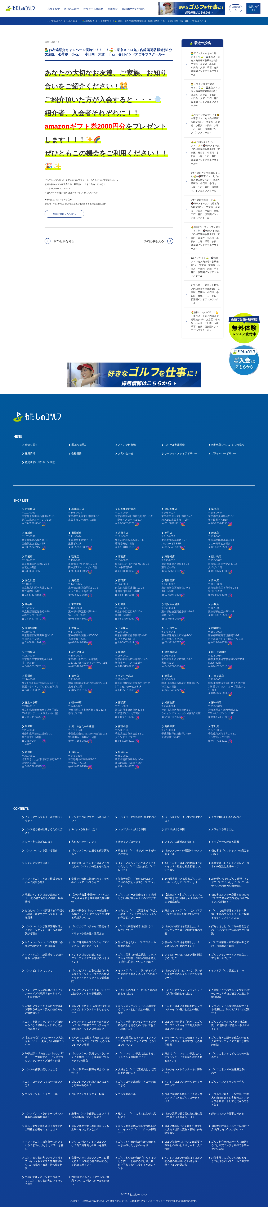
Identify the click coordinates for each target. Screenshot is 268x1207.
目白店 (215, 580)
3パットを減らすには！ (84, 829)
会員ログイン (254, 8)
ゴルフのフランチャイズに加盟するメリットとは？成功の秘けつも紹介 (137, 1009)
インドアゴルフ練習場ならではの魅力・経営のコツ (44, 956)
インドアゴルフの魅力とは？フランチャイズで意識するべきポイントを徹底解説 (44, 994)
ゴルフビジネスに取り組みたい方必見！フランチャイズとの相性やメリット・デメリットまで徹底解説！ (90, 976)
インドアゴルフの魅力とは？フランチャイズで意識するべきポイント (90, 958)
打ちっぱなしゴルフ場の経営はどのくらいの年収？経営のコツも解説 (230, 930)
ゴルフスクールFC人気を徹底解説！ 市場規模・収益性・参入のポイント (230, 1025)
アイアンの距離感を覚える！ (181, 841)
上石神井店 (171, 628)
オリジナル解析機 (93, 9)
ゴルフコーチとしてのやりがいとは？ (44, 1083)
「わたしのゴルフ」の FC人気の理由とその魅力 (137, 992)
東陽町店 (170, 556)
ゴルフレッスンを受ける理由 (41, 850)
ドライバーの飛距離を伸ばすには (137, 817)
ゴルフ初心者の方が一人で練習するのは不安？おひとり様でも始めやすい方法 (230, 1145)
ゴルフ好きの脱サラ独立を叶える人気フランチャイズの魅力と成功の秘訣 (230, 1041)
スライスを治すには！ (223, 829)
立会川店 (30, 580)
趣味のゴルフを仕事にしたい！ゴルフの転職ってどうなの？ (90, 1115)
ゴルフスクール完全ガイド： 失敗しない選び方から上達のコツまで (137, 896)
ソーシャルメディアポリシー (181, 453)
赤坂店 (28, 532)
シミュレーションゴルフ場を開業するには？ (183, 956)
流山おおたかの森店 (82, 726)
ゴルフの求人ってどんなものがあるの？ (230, 1055)
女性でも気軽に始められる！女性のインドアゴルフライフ (90, 880)
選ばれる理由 (71, 9)
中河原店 (30, 651)
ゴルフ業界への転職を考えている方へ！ (90, 1071)
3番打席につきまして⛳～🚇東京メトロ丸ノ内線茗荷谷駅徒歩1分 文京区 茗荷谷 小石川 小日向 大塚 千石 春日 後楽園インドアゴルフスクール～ (206, 209)
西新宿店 (170, 580)
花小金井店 (77, 651)
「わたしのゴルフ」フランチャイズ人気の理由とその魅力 (183, 992)
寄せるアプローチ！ (129, 841)
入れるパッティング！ (84, 841)
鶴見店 (168, 675)
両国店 (28, 556)
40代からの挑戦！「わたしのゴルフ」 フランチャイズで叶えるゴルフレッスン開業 (90, 1041)
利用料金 (113, 9)
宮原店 (28, 752)
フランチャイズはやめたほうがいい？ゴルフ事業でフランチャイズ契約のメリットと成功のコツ (90, 1025)
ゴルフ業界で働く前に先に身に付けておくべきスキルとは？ (183, 1115)
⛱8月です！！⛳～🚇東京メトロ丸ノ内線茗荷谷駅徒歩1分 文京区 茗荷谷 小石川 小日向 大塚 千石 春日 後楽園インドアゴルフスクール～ (206, 267)
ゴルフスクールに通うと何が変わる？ (90, 852)
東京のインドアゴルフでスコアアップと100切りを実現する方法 (183, 912)
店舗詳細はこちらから (64, 213)
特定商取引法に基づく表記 (40, 462)
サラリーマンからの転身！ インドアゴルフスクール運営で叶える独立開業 (184, 1041)
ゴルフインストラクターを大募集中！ (183, 1071)
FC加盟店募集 (236, 8)
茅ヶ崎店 (216, 702)
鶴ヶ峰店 (76, 702)
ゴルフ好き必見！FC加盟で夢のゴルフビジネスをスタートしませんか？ (90, 1009)
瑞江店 (75, 556)
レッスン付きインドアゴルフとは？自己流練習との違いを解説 (89, 1143)
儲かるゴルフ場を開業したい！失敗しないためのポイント (182, 944)
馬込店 (75, 580)
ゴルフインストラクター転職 (87, 1094)
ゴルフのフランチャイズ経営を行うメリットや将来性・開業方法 (90, 930)
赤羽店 (168, 532)
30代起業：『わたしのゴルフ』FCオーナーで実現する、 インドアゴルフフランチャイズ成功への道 (44, 1057)
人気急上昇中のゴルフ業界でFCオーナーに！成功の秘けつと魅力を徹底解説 (230, 994)
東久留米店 (171, 651)
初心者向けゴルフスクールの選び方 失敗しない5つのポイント (230, 1127)
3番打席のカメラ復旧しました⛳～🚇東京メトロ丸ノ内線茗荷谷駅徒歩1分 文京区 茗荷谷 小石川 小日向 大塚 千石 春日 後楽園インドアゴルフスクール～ (206, 181)
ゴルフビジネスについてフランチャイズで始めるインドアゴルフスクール (183, 974)
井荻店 (215, 604)
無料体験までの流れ (133, 9)
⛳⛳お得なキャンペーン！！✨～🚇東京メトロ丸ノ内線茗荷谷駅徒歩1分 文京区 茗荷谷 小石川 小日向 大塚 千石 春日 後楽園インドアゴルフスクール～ (205, 153)
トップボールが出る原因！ (133, 829)
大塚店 (75, 628)
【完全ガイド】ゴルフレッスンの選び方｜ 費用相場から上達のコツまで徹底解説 (184, 898)
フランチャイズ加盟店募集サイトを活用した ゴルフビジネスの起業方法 (230, 1009)
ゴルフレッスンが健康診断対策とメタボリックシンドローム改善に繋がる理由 (44, 930)
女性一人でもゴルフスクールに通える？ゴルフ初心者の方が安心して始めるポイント (90, 1161)
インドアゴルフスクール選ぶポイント (90, 819)
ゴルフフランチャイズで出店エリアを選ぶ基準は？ (230, 956)
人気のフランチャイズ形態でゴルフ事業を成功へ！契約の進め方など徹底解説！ (44, 1009)
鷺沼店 (28, 675)
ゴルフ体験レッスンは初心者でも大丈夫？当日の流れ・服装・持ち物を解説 (183, 1129)
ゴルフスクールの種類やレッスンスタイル (183, 852)
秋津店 (122, 651)
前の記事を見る (64, 241)
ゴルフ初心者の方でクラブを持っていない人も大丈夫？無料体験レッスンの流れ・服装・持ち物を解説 (44, 1163)
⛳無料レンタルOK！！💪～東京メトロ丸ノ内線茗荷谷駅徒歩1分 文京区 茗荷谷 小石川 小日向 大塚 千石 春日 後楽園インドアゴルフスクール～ (206, 321)
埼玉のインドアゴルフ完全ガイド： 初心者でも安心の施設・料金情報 (44, 898)
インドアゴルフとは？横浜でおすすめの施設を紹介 (44, 880)
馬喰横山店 (77, 508)
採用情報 (30, 453)
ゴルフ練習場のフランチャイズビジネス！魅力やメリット (90, 944)
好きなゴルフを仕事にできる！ (228, 1113)
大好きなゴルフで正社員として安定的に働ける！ (137, 1071)
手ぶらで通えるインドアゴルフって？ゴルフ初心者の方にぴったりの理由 (44, 1181)
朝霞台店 (123, 752)
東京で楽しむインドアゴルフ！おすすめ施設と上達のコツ (230, 864)
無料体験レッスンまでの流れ (227, 444)
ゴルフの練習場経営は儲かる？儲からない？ (135, 928)
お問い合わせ (125, 453)
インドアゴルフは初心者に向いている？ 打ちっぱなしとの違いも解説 (44, 1145)
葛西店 (122, 556)
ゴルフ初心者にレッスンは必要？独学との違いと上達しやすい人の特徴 (183, 1145)
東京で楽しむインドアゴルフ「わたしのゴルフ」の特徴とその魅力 (90, 864)
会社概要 (76, 453)
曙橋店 (28, 604)
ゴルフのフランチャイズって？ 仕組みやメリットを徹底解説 (90, 992)
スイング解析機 (127, 444)
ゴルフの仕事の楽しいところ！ (42, 1069)
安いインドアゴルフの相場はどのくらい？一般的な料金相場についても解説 (183, 866)
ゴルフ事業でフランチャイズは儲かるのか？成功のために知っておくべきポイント (44, 1025)
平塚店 (28, 726)
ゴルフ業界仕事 (127, 1094)
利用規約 (173, 1200)
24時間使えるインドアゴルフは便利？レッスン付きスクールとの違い (90, 1181)
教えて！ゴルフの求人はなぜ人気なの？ (137, 1115)
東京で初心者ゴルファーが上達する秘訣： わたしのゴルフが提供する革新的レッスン (90, 914)
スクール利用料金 (175, 444)
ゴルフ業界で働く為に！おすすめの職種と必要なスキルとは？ (44, 1127)
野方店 (122, 604)
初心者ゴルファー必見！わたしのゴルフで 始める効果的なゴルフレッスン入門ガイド (230, 898)
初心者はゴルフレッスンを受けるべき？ (230, 852)
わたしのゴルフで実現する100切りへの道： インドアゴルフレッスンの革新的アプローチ (138, 914)
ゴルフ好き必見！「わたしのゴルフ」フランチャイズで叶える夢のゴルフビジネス (183, 1025)
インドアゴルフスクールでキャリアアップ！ (183, 1083)
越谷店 (75, 752)
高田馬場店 (31, 628)
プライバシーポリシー (223, 453)
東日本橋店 (171, 508)
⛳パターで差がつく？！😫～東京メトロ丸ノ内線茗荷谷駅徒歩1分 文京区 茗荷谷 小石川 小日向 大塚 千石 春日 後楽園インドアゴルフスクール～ (206, 124)
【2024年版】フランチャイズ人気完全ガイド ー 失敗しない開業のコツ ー (44, 1041)
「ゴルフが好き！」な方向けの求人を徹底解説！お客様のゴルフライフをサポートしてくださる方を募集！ (230, 1099)
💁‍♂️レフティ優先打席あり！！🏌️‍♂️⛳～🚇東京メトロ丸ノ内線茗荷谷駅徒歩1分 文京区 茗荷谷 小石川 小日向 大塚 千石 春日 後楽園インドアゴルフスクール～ (206, 95)
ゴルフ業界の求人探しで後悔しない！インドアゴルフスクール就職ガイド (137, 1129)
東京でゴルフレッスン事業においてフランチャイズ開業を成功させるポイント (183, 1057)
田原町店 (76, 532)
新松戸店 (170, 726)
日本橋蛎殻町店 (127, 508)
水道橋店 (30, 508)
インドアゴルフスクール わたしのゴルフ (62, 21)
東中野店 (76, 604)
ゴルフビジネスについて (39, 970)
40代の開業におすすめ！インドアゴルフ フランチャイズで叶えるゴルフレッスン (137, 1041)
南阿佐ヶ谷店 (172, 604)
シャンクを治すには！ (37, 862)
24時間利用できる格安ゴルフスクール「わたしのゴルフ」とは (184, 880)
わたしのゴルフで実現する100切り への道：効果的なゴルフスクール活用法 (44, 914)
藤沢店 (122, 702)
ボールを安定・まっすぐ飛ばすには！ (183, 819)
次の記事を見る (153, 241)
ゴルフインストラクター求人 (227, 1081)
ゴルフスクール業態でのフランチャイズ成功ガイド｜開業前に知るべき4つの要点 (90, 1057)
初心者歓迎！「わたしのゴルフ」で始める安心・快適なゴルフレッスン (137, 882)
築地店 (215, 508)
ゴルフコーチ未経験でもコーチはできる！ (137, 1083)
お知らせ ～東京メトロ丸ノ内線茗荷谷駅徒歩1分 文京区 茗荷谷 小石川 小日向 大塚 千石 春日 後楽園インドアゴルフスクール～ (205, 294)
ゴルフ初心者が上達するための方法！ (44, 831)
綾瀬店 (215, 532)
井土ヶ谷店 (217, 675)
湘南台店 (170, 702)
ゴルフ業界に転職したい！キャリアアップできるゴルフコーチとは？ (183, 1098)
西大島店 (216, 556)
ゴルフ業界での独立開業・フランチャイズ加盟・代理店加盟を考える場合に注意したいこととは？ (137, 958)
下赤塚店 (123, 628)
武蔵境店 (216, 628)
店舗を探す (53, 9)
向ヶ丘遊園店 (218, 651)
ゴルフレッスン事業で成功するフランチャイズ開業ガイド (137, 1055)
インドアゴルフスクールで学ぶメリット (44, 819)
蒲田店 (122, 580)
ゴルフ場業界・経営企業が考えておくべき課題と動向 (230, 944)
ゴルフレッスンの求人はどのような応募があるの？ (90, 1083)
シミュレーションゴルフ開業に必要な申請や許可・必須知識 (44, 944)
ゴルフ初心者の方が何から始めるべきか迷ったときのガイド (137, 1143)
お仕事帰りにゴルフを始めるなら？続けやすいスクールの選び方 (230, 1159)
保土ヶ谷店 (31, 702)
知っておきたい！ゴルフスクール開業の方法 (137, 944)
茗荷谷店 (123, 532)
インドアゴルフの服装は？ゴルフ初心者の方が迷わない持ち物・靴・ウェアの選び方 (183, 1161)
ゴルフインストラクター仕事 (41, 1094)
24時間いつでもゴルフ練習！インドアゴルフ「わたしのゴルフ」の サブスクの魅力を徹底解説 (230, 882)
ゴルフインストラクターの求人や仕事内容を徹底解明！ (44, 1115)
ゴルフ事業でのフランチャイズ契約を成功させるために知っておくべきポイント (137, 1025)
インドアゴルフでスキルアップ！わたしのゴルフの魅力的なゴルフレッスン (137, 866)
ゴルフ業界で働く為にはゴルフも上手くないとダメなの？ (90, 1127)
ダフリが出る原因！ (176, 829)
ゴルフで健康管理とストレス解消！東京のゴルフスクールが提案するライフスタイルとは (230, 914)
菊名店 (75, 675)
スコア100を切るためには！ (227, 817)
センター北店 (125, 675)
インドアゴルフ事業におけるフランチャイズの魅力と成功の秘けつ (183, 1007)
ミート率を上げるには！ (39, 841)
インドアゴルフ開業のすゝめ (227, 970)
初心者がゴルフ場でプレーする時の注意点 (137, 852)
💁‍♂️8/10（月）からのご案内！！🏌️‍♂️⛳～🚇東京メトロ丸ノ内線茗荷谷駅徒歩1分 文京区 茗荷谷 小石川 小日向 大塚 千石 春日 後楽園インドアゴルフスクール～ (206, 64)
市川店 (215, 726)
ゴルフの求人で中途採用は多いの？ (228, 1071)
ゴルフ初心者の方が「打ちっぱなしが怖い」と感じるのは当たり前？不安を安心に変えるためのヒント (137, 1163)
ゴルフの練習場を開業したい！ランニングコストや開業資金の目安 (183, 930)
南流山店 (123, 726)
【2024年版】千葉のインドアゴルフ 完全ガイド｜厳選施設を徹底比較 (90, 898)
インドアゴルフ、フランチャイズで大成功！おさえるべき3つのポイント (137, 974)
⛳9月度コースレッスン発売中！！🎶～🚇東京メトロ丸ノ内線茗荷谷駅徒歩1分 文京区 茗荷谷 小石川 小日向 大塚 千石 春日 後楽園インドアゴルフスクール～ (205, 238)
